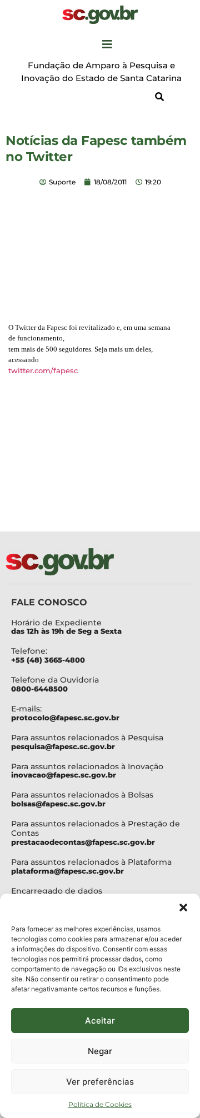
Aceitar (100, 1020)
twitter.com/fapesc (43, 370)
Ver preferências (100, 1081)
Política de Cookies (100, 1104)
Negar (100, 1051)
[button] (183, 907)
